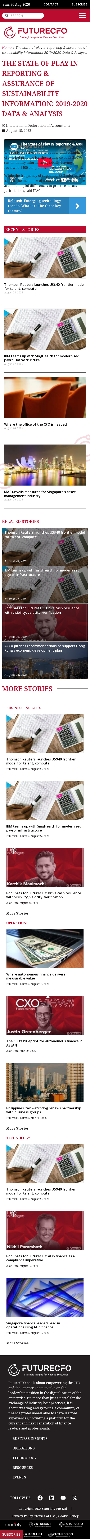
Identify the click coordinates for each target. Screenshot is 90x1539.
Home (7, 47)
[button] (82, 15)
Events (19, 1477)
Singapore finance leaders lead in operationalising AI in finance (33, 1325)
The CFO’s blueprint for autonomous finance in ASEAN (44, 1043)
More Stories (17, 913)
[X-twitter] (74, 1498)
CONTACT (51, 4)
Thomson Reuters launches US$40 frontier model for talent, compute (44, 286)
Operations (17, 923)
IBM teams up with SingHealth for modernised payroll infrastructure (41, 358)
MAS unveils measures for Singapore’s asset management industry (40, 494)
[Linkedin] (51, 1498)
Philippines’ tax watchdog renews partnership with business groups (43, 1110)
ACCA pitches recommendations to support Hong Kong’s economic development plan (44, 648)
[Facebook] (40, 1498)
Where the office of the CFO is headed (35, 424)
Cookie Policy (68, 1516)
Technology (18, 1138)
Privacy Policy (22, 1516)
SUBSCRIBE (79, 4)
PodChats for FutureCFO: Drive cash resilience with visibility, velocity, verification (41, 610)
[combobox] (23, 16)
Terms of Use (45, 1516)
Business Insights (23, 708)
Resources (23, 1467)
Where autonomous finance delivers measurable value (35, 976)
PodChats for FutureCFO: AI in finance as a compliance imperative (40, 1258)
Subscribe (11, 1534)
